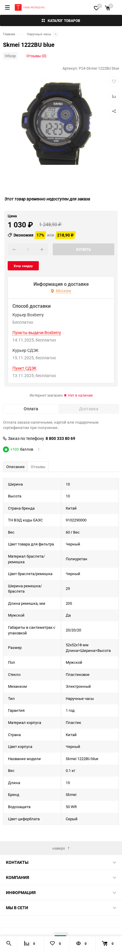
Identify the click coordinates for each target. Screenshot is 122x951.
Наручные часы (39, 34)
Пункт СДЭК (24, 368)
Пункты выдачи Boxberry (36, 332)
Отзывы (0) (36, 55)
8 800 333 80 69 (60, 438)
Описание (15, 466)
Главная (9, 34)
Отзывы (38, 466)
